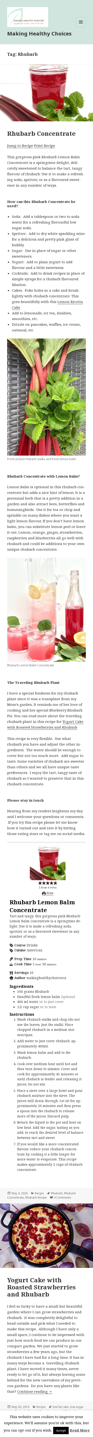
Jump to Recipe (20, 145)
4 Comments (62, 1197)
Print (49, 893)
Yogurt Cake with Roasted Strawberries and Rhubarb (41, 1287)
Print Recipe (44, 145)
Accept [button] (61, 1430)
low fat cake (61, 1407)
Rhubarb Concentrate (41, 133)
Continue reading (34, 1391)
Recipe (39, 1193)
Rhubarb (57, 1193)
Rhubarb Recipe (36, 1197)
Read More (80, 1430)
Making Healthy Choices (39, 33)
